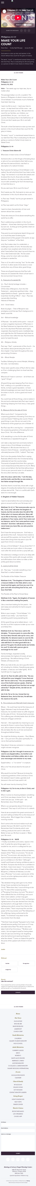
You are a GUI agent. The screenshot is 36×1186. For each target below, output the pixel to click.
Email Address (4, 1128)
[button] (18, 839)
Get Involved (18, 1090)
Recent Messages (18, 1111)
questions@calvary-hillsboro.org (19, 1175)
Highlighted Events (18, 1075)
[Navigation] (2, 2)
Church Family (18, 1082)
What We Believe (18, 1026)
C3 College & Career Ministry (18, 1066)
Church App (18, 1116)
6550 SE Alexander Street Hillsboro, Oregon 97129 (19, 1170)
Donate (18, 992)
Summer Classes (18, 1050)
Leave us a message (6, 1134)
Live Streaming (18, 1114)
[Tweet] (25, 30)
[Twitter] (13, 1159)
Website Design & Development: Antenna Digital (18, 1182)
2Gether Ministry (18, 1063)
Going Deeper (18, 1096)
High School (18, 1043)
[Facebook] (21, 30)
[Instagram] (23, 1159)
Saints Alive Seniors (18, 1058)
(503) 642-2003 (19, 1173)
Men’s (18, 1053)
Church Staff (18, 1031)
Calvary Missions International (18, 1068)
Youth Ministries (18, 1035)
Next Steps (18, 1102)
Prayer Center (18, 1104)
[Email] (29, 30)
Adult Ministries (18, 1047)
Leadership (18, 1029)
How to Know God (18, 1099)
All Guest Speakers (18, 72)
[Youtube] (18, 1159)
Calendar (18, 1078)
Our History (18, 1021)
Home (18, 1014)
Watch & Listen (18, 1108)
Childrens (18, 1038)
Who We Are (18, 1024)
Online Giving (18, 1087)
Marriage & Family (18, 1061)
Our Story (18, 1018)
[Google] (28, 1159)
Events (18, 1072)
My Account (18, 1085)
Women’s (18, 1055)
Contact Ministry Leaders (18, 1092)
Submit (18, 1153)
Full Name (3, 1122)
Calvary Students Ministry (18, 1041)
